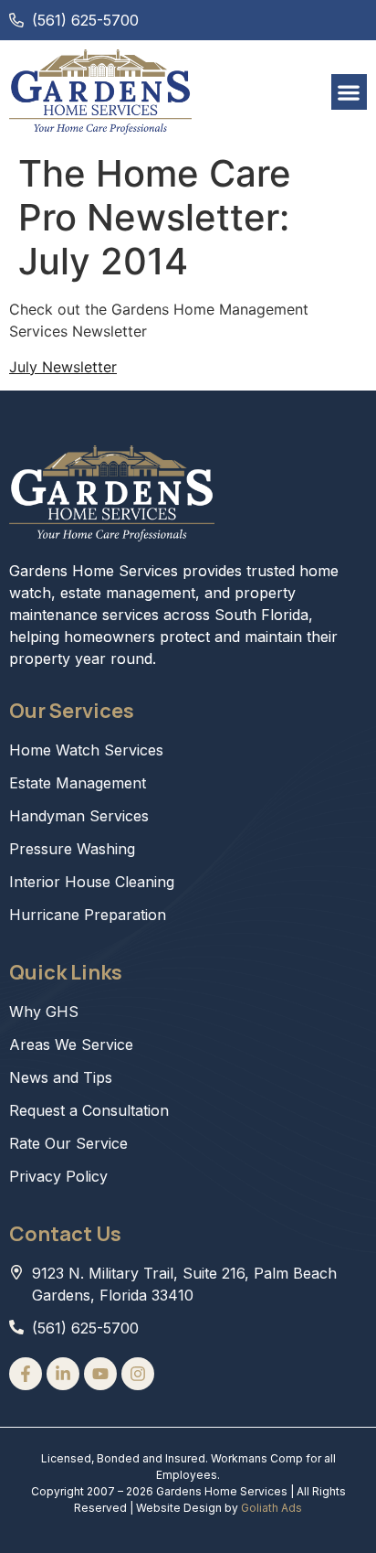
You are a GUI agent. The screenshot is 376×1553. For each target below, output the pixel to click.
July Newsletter (63, 367)
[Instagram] (137, 1373)
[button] (349, 92)
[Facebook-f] (25, 1373)
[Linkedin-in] (63, 1373)
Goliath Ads (271, 1508)
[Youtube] (100, 1373)
